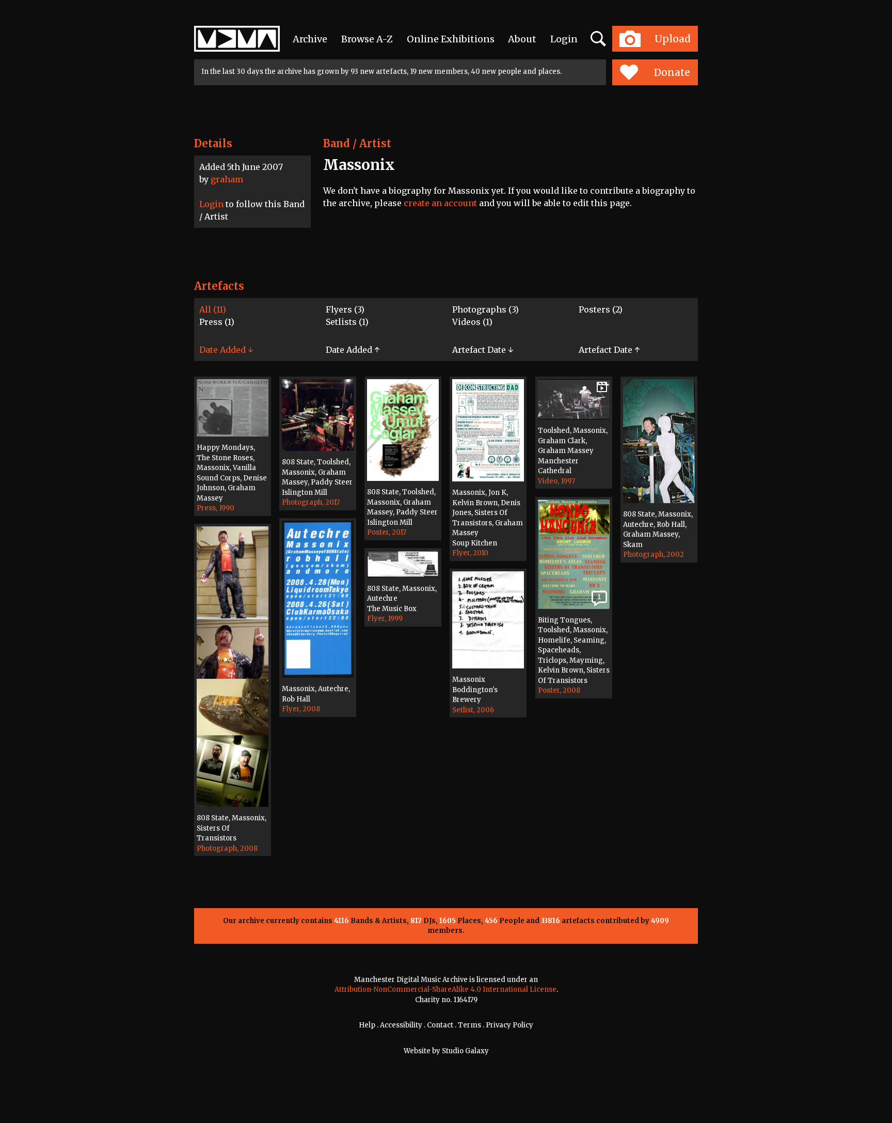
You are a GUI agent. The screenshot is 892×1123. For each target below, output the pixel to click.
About (522, 39)
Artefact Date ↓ (482, 350)
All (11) (212, 309)
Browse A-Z (367, 39)
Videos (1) (472, 322)
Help (367, 1025)
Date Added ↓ (226, 350)
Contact (440, 1025)
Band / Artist (357, 143)
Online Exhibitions (451, 39)
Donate (672, 72)
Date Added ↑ (352, 350)
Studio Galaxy (465, 1051)
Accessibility (401, 1025)
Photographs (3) (485, 309)
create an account (440, 203)
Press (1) (216, 322)
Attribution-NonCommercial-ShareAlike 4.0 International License (445, 989)
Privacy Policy (509, 1025)
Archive (310, 39)
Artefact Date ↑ (609, 350)
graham (227, 179)
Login (564, 39)
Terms (469, 1025)
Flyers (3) (345, 309)
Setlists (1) (347, 322)
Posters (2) (601, 309)
